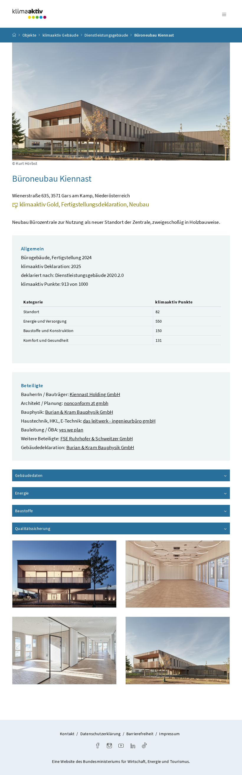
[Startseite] (14, 35)
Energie (38, 493)
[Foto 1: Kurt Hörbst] (64, 574)
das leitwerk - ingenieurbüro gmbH (119, 421)
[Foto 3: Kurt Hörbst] (64, 650)
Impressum (169, 733)
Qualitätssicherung (49, 528)
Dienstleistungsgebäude (106, 35)
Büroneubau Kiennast (154, 35)
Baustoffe (40, 510)
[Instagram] (109, 746)
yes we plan (71, 429)
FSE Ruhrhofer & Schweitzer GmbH (96, 438)
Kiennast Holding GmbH (95, 394)
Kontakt (67, 733)
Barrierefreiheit (139, 733)
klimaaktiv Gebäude (60, 35)
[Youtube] (121, 746)
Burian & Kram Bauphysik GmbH (79, 412)
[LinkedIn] (133, 746)
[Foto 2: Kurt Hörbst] (178, 574)
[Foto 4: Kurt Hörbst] (178, 650)
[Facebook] (98, 746)
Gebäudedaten (45, 475)
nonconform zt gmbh (86, 403)
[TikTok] (144, 746)
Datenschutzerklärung (100, 733)
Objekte (29, 35)
